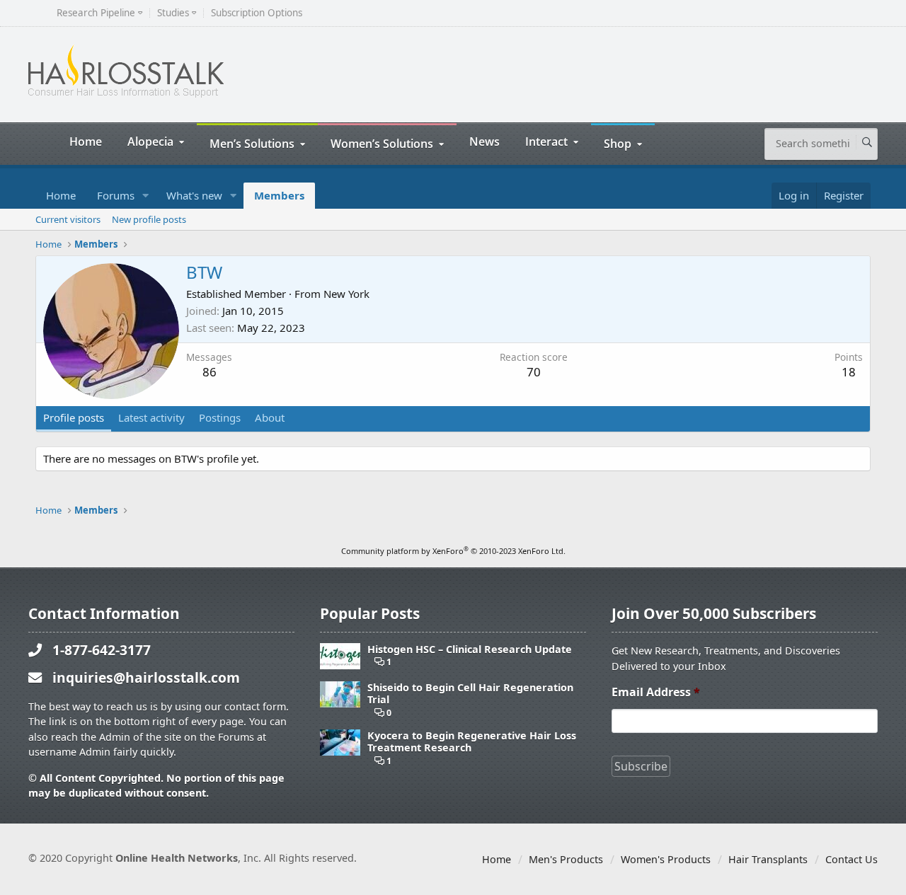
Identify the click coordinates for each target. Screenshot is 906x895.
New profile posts (149, 219)
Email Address (656, 692)
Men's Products (566, 859)
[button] (146, 196)
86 (209, 372)
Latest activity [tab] (151, 417)
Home (85, 141)
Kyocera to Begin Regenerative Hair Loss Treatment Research (471, 741)
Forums (115, 195)
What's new (194, 195)
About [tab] (270, 417)
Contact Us (851, 859)
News (484, 141)
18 (849, 372)
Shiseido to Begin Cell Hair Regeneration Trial (470, 693)
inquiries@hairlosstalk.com (146, 677)
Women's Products (666, 859)
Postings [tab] (220, 417)
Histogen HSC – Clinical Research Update (469, 649)
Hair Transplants (768, 859)
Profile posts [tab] (73, 417)
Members (279, 195)
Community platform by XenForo (453, 550)
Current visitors (68, 219)
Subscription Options (256, 13)
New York (346, 294)
